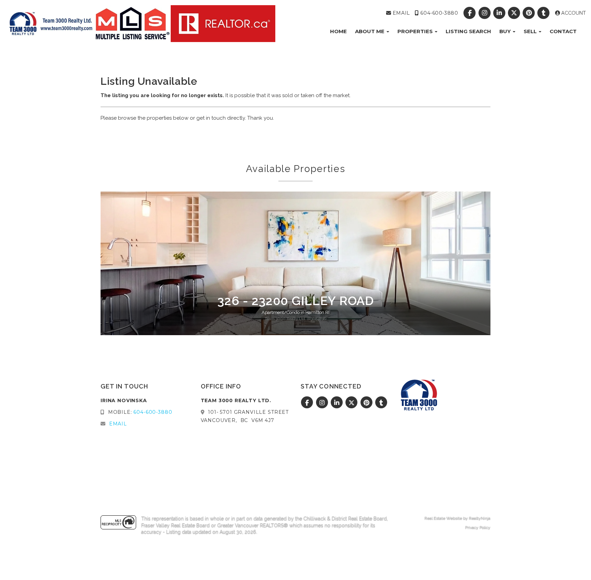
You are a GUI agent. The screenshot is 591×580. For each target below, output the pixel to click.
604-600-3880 (438, 13)
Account (573, 13)
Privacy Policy (477, 527)
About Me (370, 31)
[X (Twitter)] (514, 13)
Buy (505, 31)
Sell (531, 31)
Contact (563, 31)
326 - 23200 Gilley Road (295, 300)
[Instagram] (485, 13)
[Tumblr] (544, 13)
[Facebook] (470, 13)
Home (338, 31)
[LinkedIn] (499, 13)
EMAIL (400, 13)
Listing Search (468, 31)
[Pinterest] (529, 13)
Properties (415, 31)
